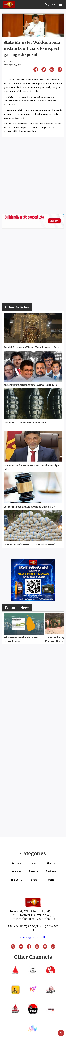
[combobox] (50, 4)
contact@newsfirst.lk (33, 937)
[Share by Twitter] (43, 71)
